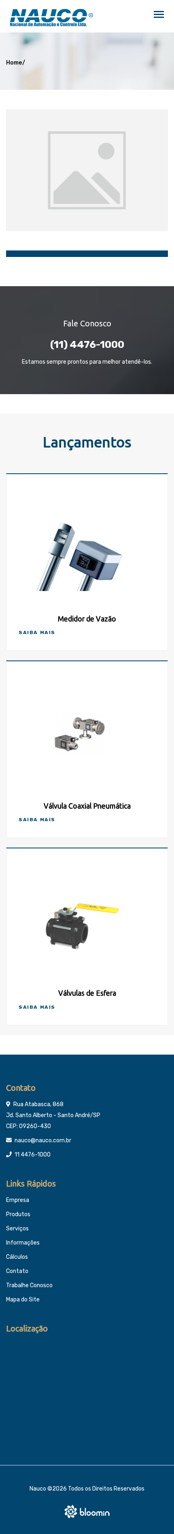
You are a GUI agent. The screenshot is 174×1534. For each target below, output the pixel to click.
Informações (23, 1242)
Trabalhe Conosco (29, 1285)
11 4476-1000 (33, 1154)
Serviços (17, 1228)
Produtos (18, 1214)
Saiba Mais (37, 632)
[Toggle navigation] (159, 15)
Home (14, 62)
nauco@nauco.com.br (43, 1140)
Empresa (17, 1200)
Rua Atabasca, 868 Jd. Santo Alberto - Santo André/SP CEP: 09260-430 (53, 1115)
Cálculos (17, 1257)
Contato (17, 1271)
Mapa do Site (23, 1299)
